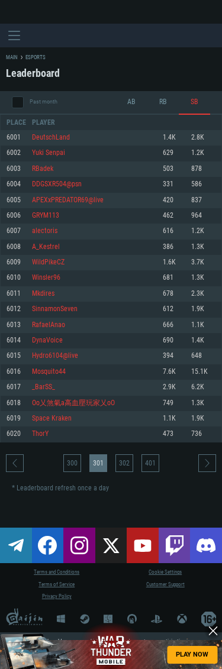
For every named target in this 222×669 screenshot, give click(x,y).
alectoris (44, 231)
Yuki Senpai (48, 153)
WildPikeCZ (48, 262)
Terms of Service (56, 584)
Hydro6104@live (55, 356)
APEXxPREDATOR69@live (68, 200)
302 (124, 463)
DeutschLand (51, 137)
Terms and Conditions (56, 572)
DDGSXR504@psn (57, 184)
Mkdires (43, 293)
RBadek (42, 169)
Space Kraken (52, 418)
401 (150, 463)
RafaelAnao (48, 325)
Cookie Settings (165, 572)
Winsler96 (46, 277)
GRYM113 (45, 215)
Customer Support (165, 584)
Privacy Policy (57, 596)
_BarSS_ (43, 387)
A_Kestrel (46, 247)
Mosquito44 (49, 372)
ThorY (40, 434)
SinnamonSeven (55, 309)
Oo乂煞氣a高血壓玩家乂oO (73, 403)
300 (72, 463)
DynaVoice (47, 340)
